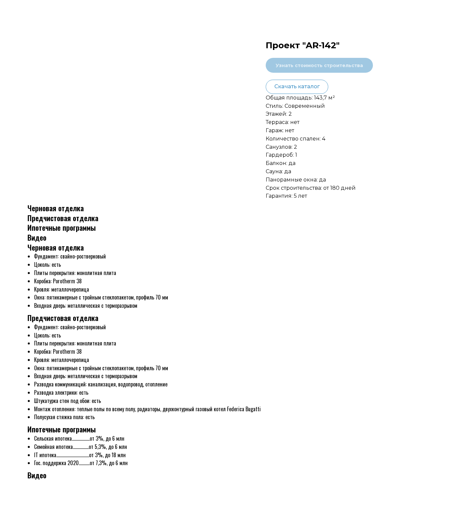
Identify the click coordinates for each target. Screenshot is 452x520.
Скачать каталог (297, 86)
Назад (19, 11)
